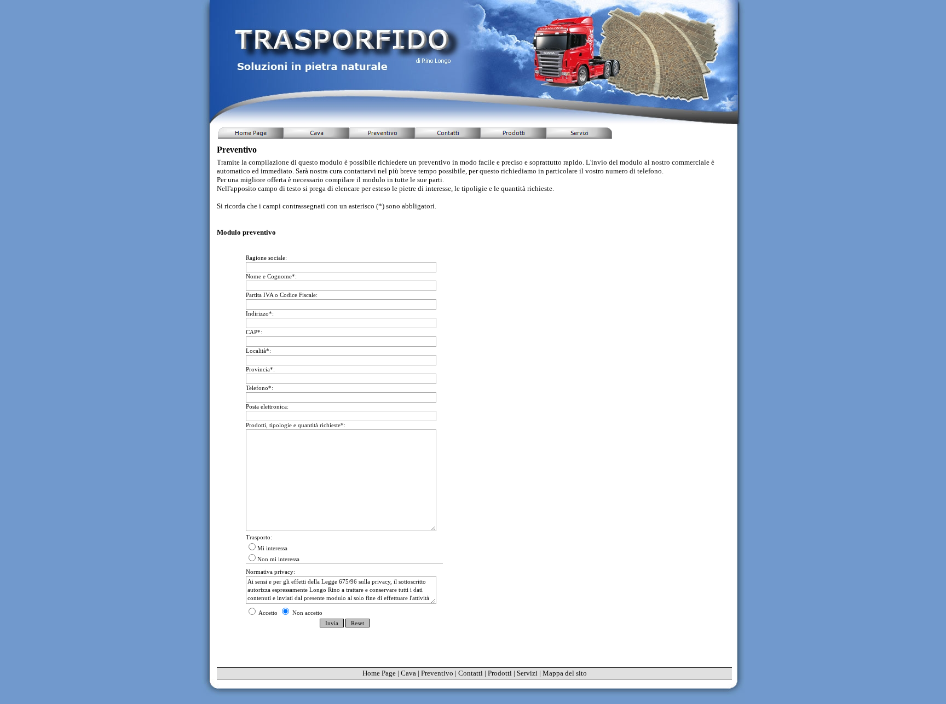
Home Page (379, 673)
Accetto (268, 612)
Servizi (527, 673)
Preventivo (437, 673)
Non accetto (306, 612)
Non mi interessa (278, 559)
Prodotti (500, 673)
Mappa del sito (565, 673)
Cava (408, 673)
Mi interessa (272, 548)
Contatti (470, 673)
